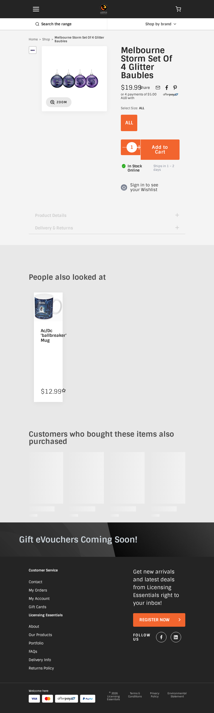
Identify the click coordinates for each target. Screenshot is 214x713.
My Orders (38, 590)
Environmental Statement (177, 695)
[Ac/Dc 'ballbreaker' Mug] (48, 306)
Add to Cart (160, 149)
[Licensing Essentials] (103, 9)
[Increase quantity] (139, 147)
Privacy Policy (154, 695)
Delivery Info (40, 659)
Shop (46, 39)
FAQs (33, 651)
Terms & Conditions (135, 695)
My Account (39, 598)
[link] (171, 96)
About (34, 626)
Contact (35, 582)
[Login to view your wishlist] (64, 390)
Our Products (40, 634)
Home (33, 39)
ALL (129, 123)
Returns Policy (41, 668)
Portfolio (36, 643)
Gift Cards (37, 607)
